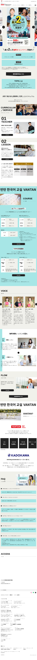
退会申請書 (27, 539)
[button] (3, 27)
